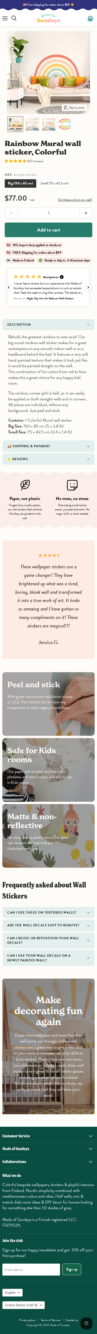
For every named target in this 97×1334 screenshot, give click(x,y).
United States (21, 1305)
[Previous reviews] (9, 287)
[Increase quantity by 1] (86, 213)
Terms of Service (50, 1320)
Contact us (71, 1320)
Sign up (71, 1269)
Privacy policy (27, 1320)
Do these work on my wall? (75, 199)
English (10, 1292)
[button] (15, 124)
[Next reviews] (88, 287)
